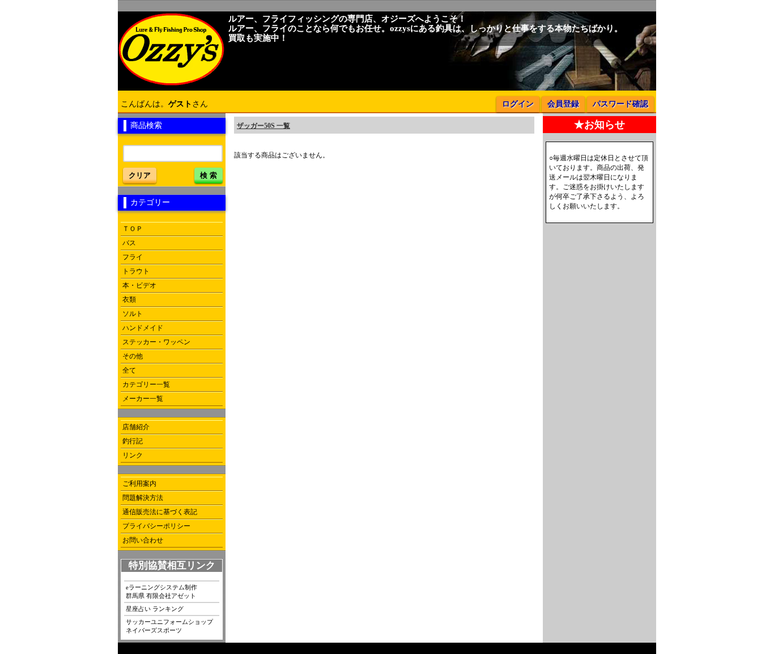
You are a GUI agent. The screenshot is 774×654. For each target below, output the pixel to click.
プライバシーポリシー (156, 526)
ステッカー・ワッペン (156, 342)
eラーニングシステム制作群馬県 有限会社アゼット (161, 591)
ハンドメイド (142, 328)
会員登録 (563, 104)
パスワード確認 (620, 104)
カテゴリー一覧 (146, 384)
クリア (140, 175)
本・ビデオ (139, 285)
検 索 (208, 175)
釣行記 (132, 441)
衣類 (129, 300)
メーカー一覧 (142, 399)
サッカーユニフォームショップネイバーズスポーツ (169, 626)
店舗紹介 (136, 427)
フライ (132, 257)
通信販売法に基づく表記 (159, 512)
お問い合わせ (142, 540)
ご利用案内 (139, 484)
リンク (132, 455)
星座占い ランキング (155, 608)
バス (129, 243)
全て (129, 370)
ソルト (132, 314)
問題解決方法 (142, 498)
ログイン (518, 104)
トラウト (136, 271)
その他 (132, 356)
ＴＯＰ (132, 229)
